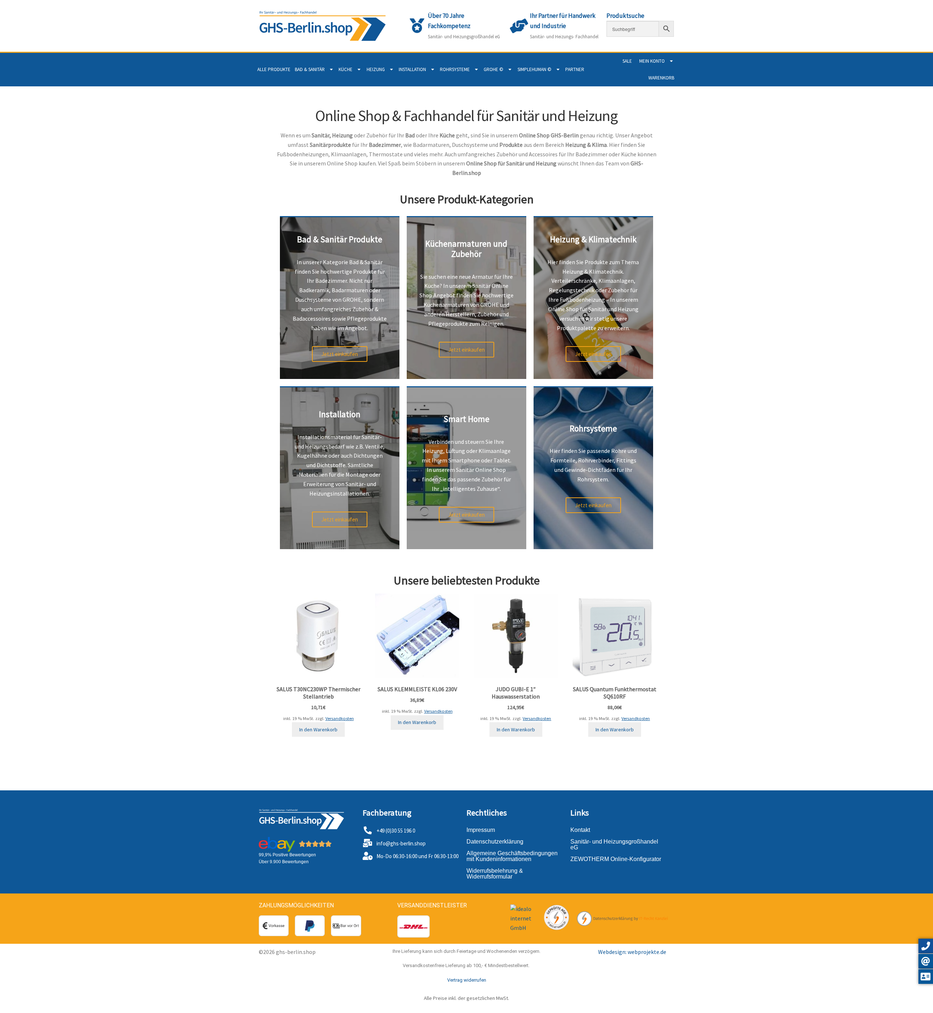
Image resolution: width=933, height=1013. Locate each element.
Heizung (376, 69)
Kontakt (580, 830)
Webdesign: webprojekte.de (632, 951)
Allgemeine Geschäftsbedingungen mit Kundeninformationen (512, 856)
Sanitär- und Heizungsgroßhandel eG (614, 844)
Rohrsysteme (455, 69)
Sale (627, 61)
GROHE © (493, 69)
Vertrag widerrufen (466, 980)
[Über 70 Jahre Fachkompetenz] (417, 26)
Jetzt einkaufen (339, 354)
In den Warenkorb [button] (318, 729)
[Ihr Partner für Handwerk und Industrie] (519, 26)
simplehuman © (534, 69)
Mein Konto (652, 61)
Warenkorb (661, 78)
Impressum (480, 830)
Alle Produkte (273, 69)
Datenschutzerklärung (494, 841)
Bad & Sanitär (310, 69)
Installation (412, 69)
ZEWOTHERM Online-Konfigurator (615, 859)
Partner (574, 69)
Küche (345, 69)
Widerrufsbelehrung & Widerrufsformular (494, 874)
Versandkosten (339, 718)
